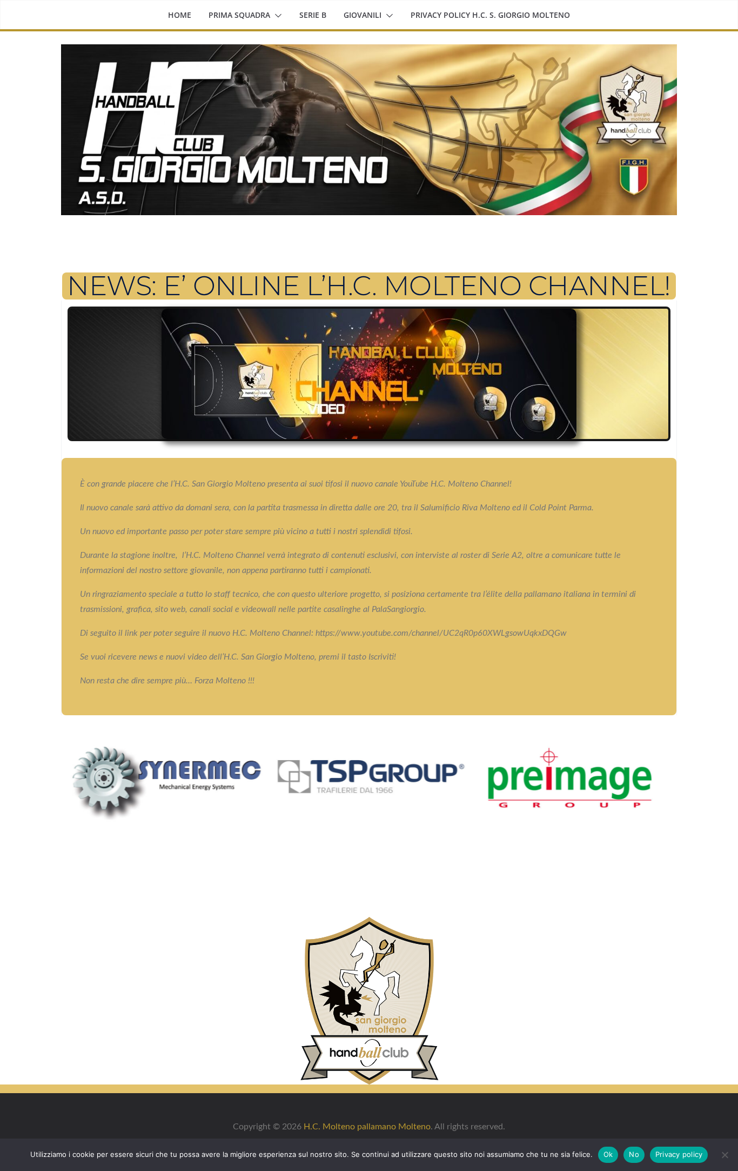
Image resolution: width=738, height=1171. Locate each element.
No (634, 1154)
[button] (276, 16)
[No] (724, 1154)
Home (179, 15)
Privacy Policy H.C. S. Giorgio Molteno (490, 15)
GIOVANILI (362, 15)
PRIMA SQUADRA (239, 15)
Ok (608, 1154)
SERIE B (312, 15)
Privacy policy (679, 1154)
